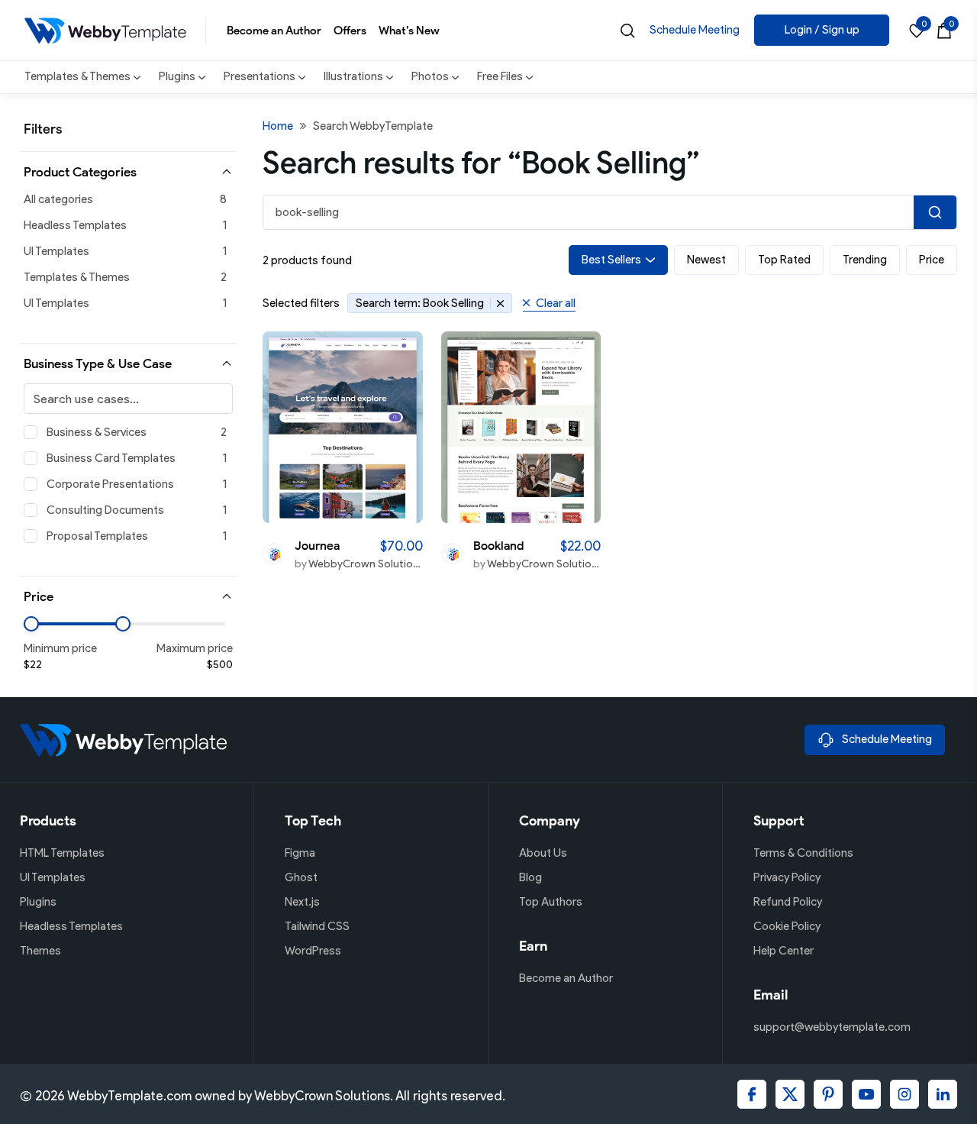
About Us (543, 853)
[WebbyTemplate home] (406, 740)
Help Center (783, 951)
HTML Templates (62, 853)
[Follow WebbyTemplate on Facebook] (751, 1094)
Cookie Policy (787, 926)
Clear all (556, 303)
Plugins (38, 902)
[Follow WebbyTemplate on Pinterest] (828, 1094)
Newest (706, 259)
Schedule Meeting (695, 30)
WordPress (313, 951)
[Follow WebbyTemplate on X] (789, 1094)
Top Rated (784, 259)
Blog (530, 877)
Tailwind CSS (317, 926)
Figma (300, 853)
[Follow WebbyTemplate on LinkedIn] (942, 1094)
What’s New (409, 30)
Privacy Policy (787, 877)
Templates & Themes (77, 277)
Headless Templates (75, 225)
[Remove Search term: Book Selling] (497, 303)
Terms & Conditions (803, 853)
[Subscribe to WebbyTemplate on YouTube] (866, 1094)
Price (931, 259)
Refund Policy (787, 902)
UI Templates (56, 251)
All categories (58, 199)
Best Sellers (611, 259)
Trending (865, 259)
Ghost (301, 877)
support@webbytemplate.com (832, 1027)
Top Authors (550, 902)
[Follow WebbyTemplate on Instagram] (904, 1094)
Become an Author (274, 30)
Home (278, 126)
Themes (40, 951)
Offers (350, 30)
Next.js (302, 902)
